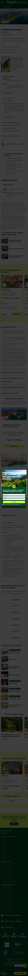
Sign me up (14, 501)
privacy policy (17, 504)
